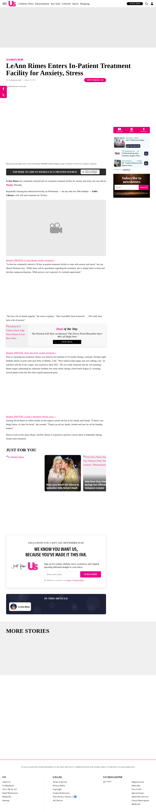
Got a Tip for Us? (9, 789)
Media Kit (6, 797)
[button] (146, 3)
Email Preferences (10, 793)
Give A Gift (136, 789)
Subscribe (134, 4)
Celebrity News (26, 3)
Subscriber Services (140, 797)
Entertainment (42, 3)
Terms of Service (60, 782)
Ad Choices (58, 800)
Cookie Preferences (61, 793)
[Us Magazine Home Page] (12, 4)
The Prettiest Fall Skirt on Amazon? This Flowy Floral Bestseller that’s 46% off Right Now (67, 335)
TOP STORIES (93, 80)
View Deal (67, 342)
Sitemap (5, 800)
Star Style (55, 3)
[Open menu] (4, 3)
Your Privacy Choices (62, 797)
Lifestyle (66, 3)
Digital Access (138, 782)
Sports (75, 3)
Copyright (57, 789)
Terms (68, 580)
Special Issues (138, 793)
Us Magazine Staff (15, 80)
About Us (6, 782)
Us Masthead (8, 785)
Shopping (84, 3)
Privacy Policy (79, 580)
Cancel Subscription (140, 800)
